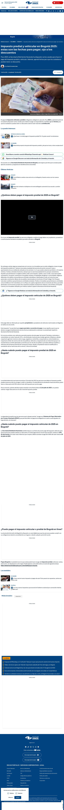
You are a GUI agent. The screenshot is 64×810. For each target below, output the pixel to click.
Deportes (20, 793)
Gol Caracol (9, 773)
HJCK (8, 778)
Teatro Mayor (10, 785)
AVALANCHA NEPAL (13, 10)
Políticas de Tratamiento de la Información (46, 798)
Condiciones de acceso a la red (46, 768)
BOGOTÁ (19, 41)
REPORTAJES (58, 7)
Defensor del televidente (25, 770)
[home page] (32, 2)
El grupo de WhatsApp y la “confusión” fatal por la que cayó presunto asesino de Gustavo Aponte (32, 662)
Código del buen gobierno (26, 775)
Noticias (12, 793)
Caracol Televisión (11, 768)
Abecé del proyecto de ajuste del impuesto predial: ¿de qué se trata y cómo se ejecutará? (38, 145)
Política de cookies (44, 775)
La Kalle (8, 775)
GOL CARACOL (22, 7)
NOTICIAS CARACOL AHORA (18, 134)
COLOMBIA (12, 7)
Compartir (58, 72)
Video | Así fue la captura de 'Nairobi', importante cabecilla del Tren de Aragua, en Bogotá (29, 665)
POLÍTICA (4, 7)
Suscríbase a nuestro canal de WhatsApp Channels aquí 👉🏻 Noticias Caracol (30, 154)
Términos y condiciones (45, 778)
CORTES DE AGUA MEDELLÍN (26, 10)
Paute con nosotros (24, 785)
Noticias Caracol (5, 41)
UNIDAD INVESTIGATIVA (37, 7)
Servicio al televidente (25, 768)
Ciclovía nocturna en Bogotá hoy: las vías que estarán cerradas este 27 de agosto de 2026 (29, 668)
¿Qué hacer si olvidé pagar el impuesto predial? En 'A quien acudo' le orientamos (35, 136)
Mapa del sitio (23, 783)
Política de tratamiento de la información (48, 773)
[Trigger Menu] (2, 2)
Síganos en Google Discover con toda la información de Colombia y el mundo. (30, 158)
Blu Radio (9, 770)
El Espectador (10, 783)
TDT (21, 773)
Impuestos (18, 596)
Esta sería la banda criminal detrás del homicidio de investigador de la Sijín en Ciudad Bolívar (30, 670)
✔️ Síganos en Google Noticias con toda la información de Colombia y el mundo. (31, 290)
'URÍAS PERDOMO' (39, 10)
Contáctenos (23, 778)
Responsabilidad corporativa (46, 770)
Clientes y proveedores (25, 780)
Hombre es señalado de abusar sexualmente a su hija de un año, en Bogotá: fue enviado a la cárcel (32, 673)
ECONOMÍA (49, 7)
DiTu (8, 780)
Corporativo (42, 780)
